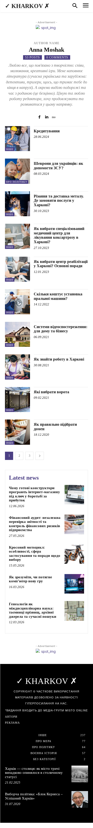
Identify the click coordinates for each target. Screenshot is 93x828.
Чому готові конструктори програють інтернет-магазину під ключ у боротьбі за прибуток (34, 494)
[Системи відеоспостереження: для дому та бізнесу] (17, 334)
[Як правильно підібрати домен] (17, 432)
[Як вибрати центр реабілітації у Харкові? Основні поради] (17, 269)
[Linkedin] (46, 116)
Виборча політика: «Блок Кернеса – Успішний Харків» (34, 796)
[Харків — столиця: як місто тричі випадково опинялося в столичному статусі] (79, 774)
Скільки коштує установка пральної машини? (58, 296)
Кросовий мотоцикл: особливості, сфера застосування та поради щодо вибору (34, 553)
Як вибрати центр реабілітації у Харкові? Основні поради (61, 263)
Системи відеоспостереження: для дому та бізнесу (60, 329)
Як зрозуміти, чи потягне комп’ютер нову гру (30, 579)
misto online (76, 710)
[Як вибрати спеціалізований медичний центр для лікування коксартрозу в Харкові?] (17, 236)
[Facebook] (39, 116)
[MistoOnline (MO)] (54, 116)
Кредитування (47, 131)
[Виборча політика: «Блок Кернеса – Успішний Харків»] (79, 799)
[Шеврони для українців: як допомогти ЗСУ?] (17, 171)
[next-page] (39, 456)
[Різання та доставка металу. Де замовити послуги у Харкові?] (17, 203)
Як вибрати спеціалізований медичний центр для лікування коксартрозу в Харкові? (59, 235)
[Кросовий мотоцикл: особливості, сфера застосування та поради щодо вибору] (74, 554)
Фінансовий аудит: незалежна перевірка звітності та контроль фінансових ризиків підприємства (35, 524)
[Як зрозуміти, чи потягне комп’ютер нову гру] (74, 584)
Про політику (16, 182)
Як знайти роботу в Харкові (59, 359)
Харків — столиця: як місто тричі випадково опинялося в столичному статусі (34, 773)
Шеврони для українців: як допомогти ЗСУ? (58, 165)
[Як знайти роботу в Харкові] (17, 367)
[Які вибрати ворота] (17, 399)
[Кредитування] (17, 138)
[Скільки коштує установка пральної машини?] (17, 301)
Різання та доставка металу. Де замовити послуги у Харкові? (59, 200)
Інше (9, 149)
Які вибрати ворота (51, 392)
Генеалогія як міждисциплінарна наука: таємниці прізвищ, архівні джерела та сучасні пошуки (32, 610)
